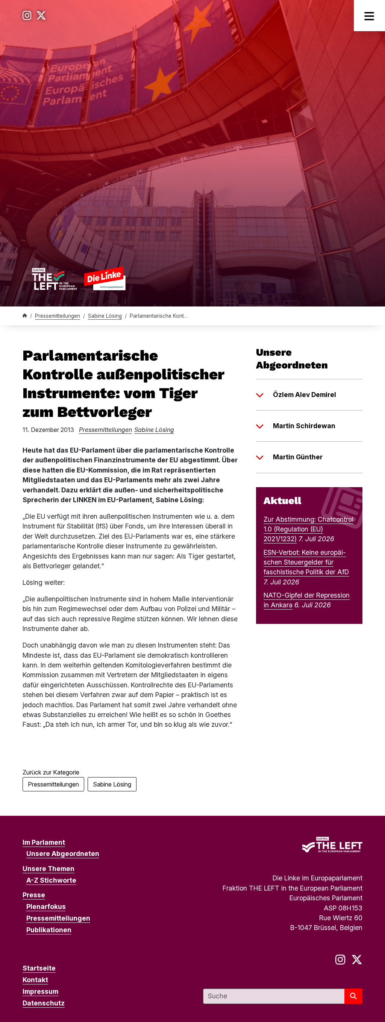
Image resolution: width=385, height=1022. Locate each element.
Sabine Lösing (105, 316)
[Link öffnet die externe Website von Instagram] (27, 16)
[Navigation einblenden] (369, 16)
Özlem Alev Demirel (304, 395)
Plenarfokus (46, 906)
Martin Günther (298, 457)
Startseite (39, 968)
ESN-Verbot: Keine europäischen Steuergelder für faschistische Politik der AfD (306, 562)
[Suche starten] (353, 996)
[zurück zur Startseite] (79, 278)
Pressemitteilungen (57, 316)
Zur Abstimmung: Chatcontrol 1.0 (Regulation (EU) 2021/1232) (308, 529)
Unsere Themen (48, 869)
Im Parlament (44, 842)
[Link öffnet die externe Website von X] (41, 16)
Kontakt (35, 980)
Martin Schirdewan (304, 426)
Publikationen (48, 930)
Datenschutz (44, 1003)
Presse (34, 895)
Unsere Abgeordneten (62, 853)
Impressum (40, 991)
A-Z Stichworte (51, 880)
